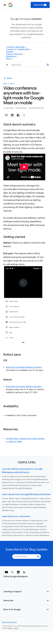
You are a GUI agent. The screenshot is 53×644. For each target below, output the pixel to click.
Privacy (10, 628)
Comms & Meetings (16, 47)
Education (12, 56)
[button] (26, 591)
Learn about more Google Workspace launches (26, 494)
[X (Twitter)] (12, 572)
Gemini (10, 52)
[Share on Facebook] (18, 115)
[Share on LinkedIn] (12, 115)
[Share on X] (24, 115)
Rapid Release (21, 108)
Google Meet (8, 108)
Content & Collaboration (18, 49)
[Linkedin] (18, 572)
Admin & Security (15, 54)
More (9, 59)
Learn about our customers (16, 516)
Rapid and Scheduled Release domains (24, 367)
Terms (16, 628)
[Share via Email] (6, 115)
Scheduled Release (36, 108)
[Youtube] (6, 572)
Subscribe (40, 4)
